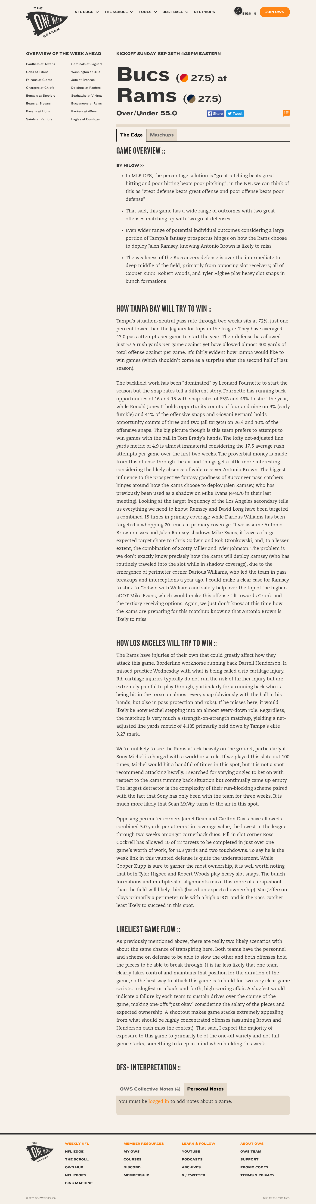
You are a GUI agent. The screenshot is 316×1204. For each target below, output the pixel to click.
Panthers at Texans (40, 64)
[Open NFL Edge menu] (97, 12)
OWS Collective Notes (146, 1089)
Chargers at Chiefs (40, 88)
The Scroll (116, 12)
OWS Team (250, 1151)
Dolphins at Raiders (86, 88)
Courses (133, 1159)
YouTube (191, 1151)
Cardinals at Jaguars (86, 64)
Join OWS (274, 12)
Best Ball (172, 12)
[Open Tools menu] (155, 12)
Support (249, 1159)
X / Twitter (193, 1175)
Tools (145, 12)
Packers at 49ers (84, 111)
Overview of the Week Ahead (63, 53)
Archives (191, 1167)
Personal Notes (205, 1089)
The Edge (131, 135)
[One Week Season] (47, 13)
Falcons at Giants (39, 80)
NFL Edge (84, 12)
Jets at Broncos (83, 80)
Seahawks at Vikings (86, 96)
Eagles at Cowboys (85, 119)
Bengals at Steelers (40, 96)
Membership (136, 1175)
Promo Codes (254, 1167)
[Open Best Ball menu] (186, 12)
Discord (132, 1167)
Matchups (162, 135)
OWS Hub (74, 1167)
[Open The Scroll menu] (131, 12)
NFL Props (204, 12)
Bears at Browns (38, 103)
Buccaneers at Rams (86, 103)
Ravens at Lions (38, 111)
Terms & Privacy (257, 1175)
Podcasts (192, 1159)
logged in (159, 1102)
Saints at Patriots (39, 119)
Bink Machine (79, 1183)
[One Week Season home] (39, 1152)
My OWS (132, 1151)
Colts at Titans (37, 72)
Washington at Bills (85, 72)
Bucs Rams (171, 85)
